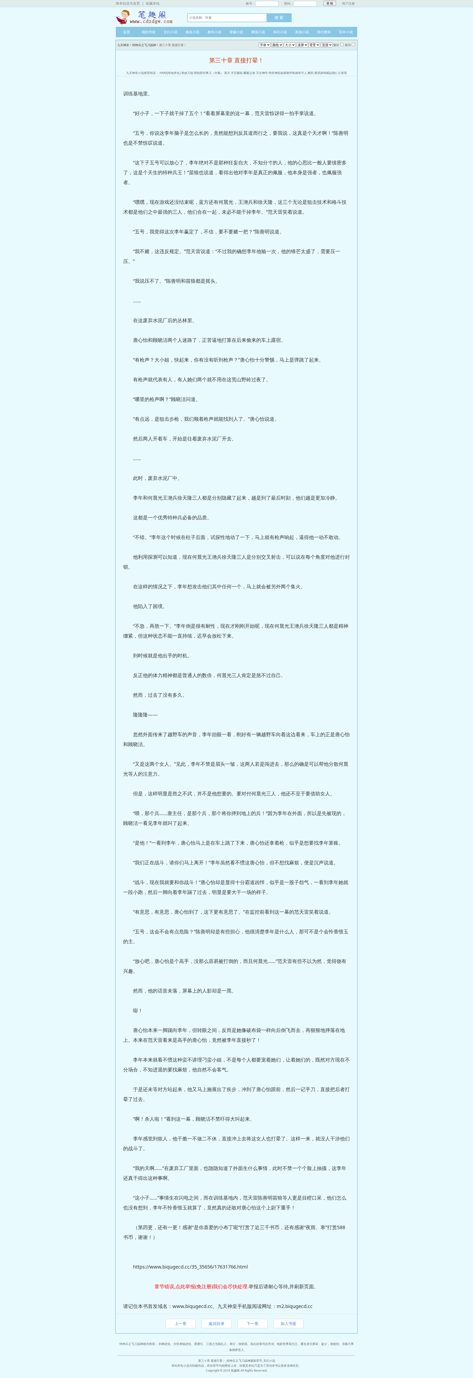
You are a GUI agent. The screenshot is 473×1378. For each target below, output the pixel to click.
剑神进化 (164, 1344)
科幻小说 (280, 32)
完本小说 (346, 32)
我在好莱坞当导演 (262, 1344)
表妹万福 (187, 73)
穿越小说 (236, 32)
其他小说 (302, 32)
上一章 (180, 1323)
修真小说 (192, 32)
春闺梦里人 (236, 1350)
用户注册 (348, 3)
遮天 (227, 73)
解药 (311, 73)
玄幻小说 (170, 32)
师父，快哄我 (238, 1344)
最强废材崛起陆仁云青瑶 (330, 73)
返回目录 (216, 1323)
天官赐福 (237, 73)
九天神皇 (146, 17)
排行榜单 (324, 32)
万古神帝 (262, 73)
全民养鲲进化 (182, 1344)
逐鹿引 (198, 1344)
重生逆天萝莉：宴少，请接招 (320, 1344)
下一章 (252, 1323)
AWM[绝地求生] (170, 73)
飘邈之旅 (249, 73)
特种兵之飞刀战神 (144, 45)
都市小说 (214, 32)
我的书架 (148, 32)
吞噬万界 (348, 1344)
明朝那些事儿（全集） (208, 73)
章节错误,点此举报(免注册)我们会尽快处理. (201, 1286)
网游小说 (258, 32)
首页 (126, 32)
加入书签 (288, 1323)
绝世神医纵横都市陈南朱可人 (288, 73)
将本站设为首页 (128, 3)
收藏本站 (153, 3)
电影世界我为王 (287, 1344)
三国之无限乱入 (216, 1344)
